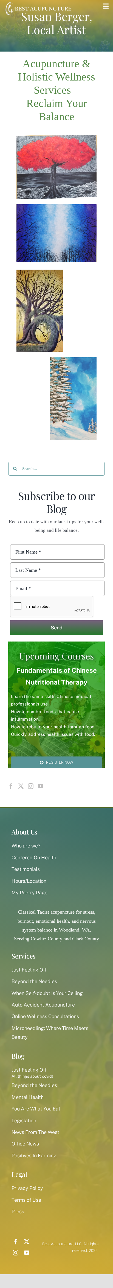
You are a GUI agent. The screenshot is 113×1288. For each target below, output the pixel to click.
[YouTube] (40, 786)
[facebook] (15, 1241)
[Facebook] (11, 786)
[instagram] (15, 1252)
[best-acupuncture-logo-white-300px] (37, 3)
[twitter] (26, 1241)
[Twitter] (21, 786)
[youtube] (26, 1252)
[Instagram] (30, 786)
